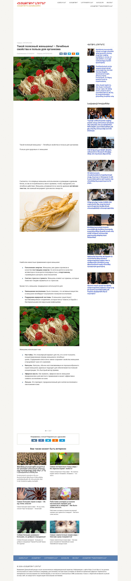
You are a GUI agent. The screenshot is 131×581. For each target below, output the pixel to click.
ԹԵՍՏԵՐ (110, 2)
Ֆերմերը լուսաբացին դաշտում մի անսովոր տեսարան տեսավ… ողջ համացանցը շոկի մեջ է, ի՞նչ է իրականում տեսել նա (31, 469)
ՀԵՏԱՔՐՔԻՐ (73, 2)
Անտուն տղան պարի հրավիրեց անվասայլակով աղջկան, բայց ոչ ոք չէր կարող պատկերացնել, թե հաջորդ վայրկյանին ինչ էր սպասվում (100, 289)
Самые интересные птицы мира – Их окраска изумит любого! (64, 468)
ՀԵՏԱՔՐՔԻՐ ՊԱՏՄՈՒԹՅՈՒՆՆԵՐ (101, 6)
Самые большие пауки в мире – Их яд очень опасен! (31, 503)
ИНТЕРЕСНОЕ (47, 53)
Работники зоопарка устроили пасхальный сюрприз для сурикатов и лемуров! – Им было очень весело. (63, 504)
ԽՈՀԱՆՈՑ (99, 2)
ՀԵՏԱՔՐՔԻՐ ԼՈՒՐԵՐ (31, 3)
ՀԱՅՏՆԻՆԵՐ (61, 2)
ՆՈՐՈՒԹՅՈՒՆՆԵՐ (87, 2)
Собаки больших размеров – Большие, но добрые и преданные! (31, 536)
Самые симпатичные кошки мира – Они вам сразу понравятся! (64, 536)
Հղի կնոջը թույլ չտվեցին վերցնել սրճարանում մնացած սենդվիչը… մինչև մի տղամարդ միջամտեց (99, 152)
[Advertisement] (65, 24)
